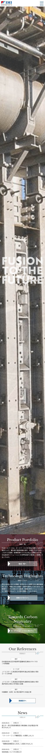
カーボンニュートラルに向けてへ (22, 631)
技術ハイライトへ (22, 598)
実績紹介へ (22, 701)
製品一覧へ (22, 564)
